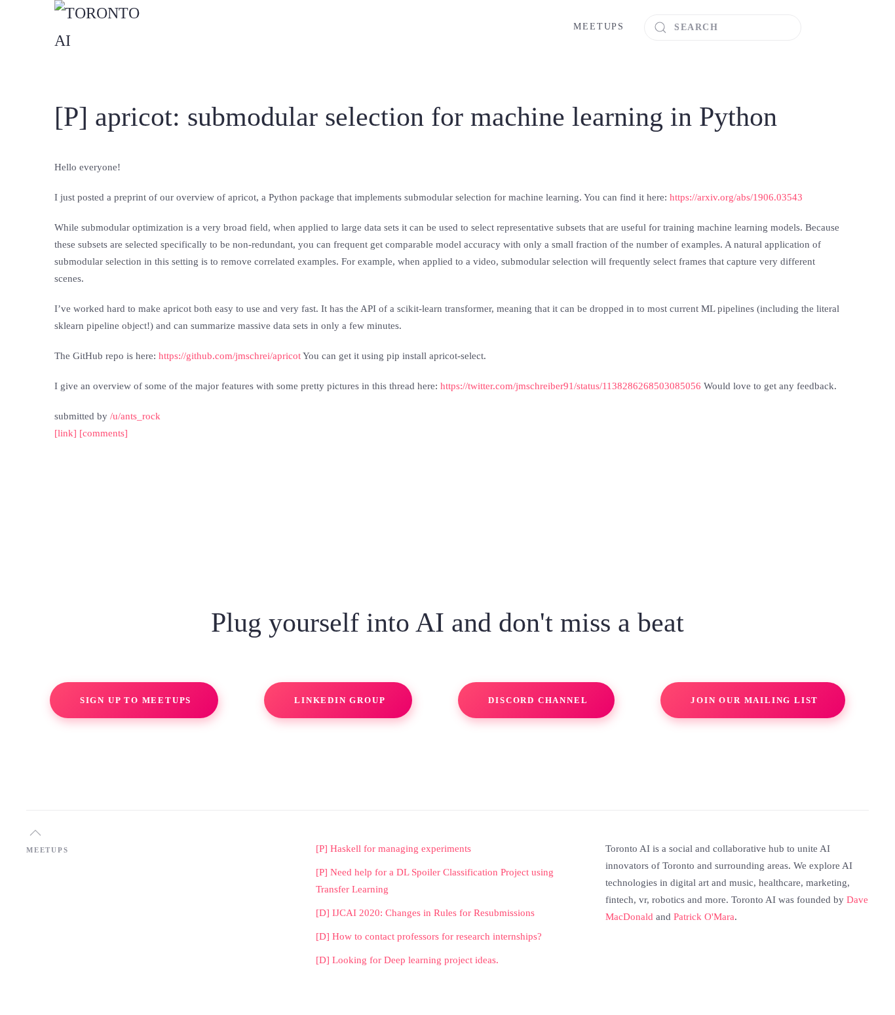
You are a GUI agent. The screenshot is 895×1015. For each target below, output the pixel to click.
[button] (35, 832)
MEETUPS (598, 26)
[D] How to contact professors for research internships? (429, 936)
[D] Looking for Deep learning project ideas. (407, 960)
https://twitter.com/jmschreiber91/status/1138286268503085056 (570, 386)
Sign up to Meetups (135, 700)
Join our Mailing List (754, 700)
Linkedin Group (339, 700)
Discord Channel (538, 700)
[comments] (103, 433)
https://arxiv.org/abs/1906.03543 (736, 197)
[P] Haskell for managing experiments (393, 848)
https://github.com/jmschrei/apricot (230, 356)
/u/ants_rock (135, 416)
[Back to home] (103, 27)
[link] (65, 433)
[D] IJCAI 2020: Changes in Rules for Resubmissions (425, 913)
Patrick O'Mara (704, 916)
